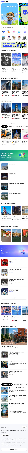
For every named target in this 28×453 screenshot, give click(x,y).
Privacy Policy (13, 430)
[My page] (26, 1)
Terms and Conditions (5, 430)
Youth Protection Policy (21, 430)
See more (14, 298)
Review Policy (3, 432)
